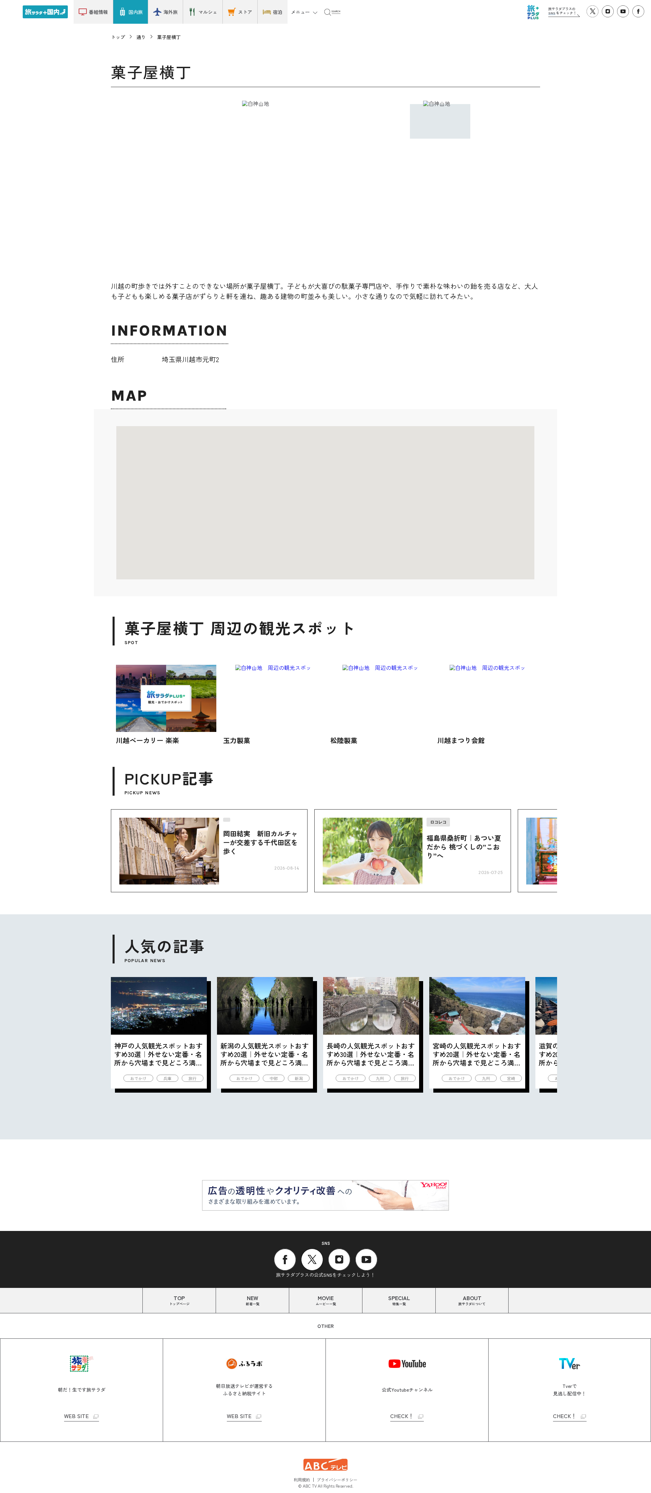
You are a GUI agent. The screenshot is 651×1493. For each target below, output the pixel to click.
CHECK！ (402, 1416)
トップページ (179, 1300)
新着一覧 (252, 1300)
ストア (245, 11)
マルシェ (207, 11)
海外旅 (170, 11)
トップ (118, 37)
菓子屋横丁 (169, 37)
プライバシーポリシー (337, 1479)
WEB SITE (76, 1416)
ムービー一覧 (326, 1300)
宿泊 (277, 11)
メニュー (300, 11)
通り (141, 37)
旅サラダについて (472, 1300)
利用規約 (302, 1479)
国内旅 (136, 11)
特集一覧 (399, 1300)
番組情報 (98, 11)
